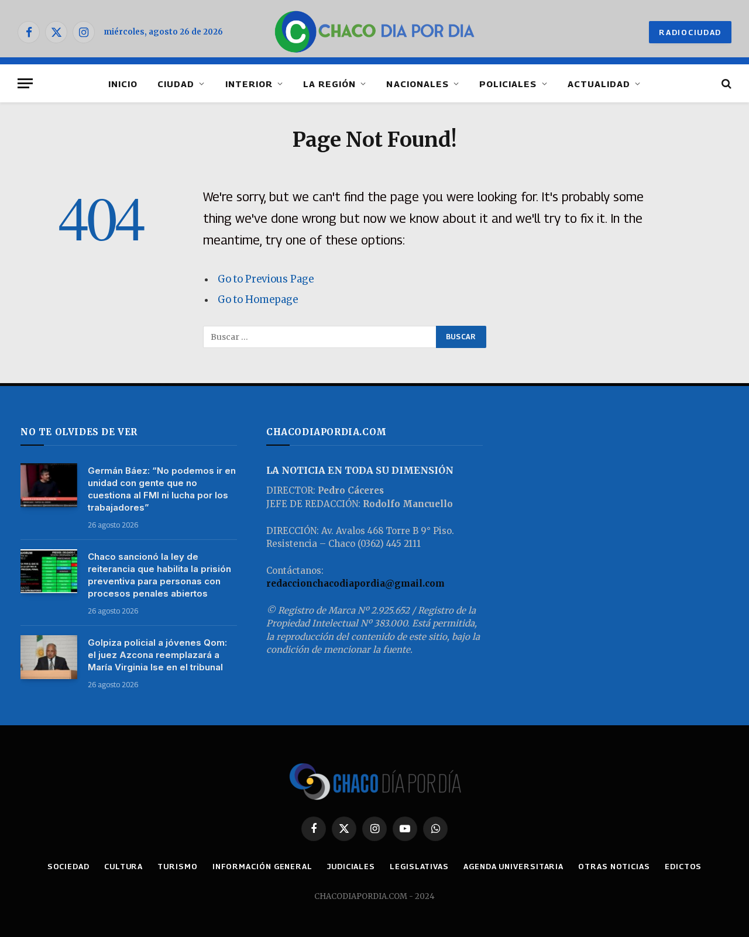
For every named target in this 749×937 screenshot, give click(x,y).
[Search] (725, 83)
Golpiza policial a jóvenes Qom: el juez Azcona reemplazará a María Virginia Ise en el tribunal (157, 655)
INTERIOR (249, 83)
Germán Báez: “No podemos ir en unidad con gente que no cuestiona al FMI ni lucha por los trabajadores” (162, 489)
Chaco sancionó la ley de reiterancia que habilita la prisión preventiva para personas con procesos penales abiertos (159, 575)
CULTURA (123, 866)
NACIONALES (417, 83)
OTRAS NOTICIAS (614, 866)
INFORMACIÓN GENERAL (262, 866)
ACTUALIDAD (599, 83)
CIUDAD (175, 83)
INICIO (123, 83)
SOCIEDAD (68, 866)
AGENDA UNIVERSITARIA (513, 866)
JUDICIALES (351, 866)
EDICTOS (683, 866)
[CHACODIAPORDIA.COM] (375, 32)
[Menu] (25, 83)
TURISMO (177, 866)
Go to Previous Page (266, 279)
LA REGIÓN (329, 83)
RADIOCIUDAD (690, 32)
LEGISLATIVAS (419, 866)
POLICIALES (508, 83)
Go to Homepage (258, 300)
